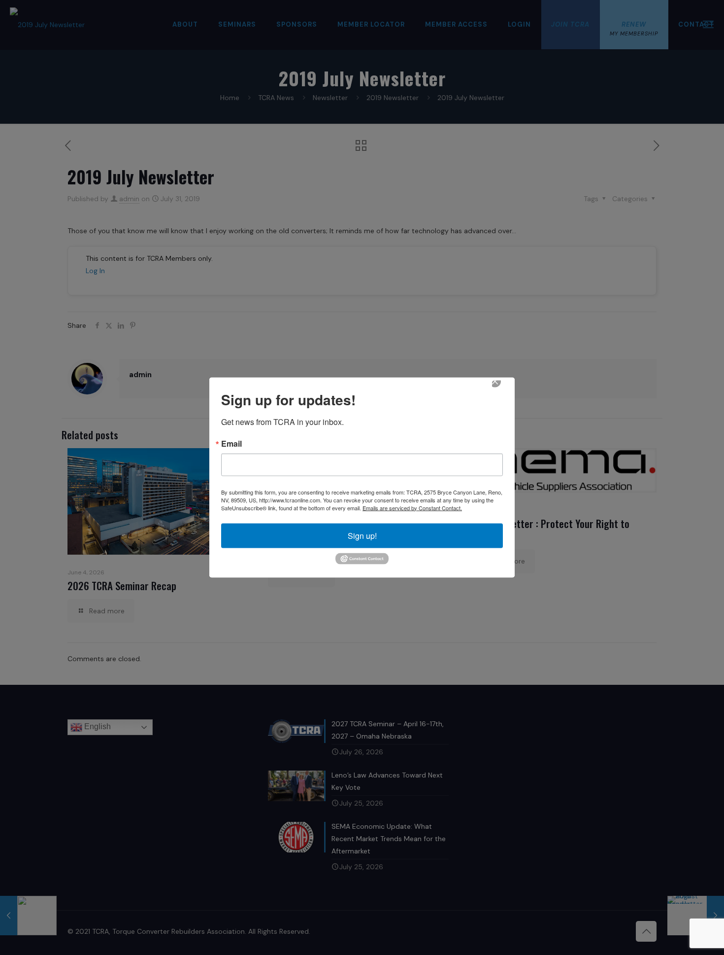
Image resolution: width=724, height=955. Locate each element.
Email (231, 443)
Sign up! (362, 535)
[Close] (502, 388)
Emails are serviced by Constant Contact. (412, 507)
